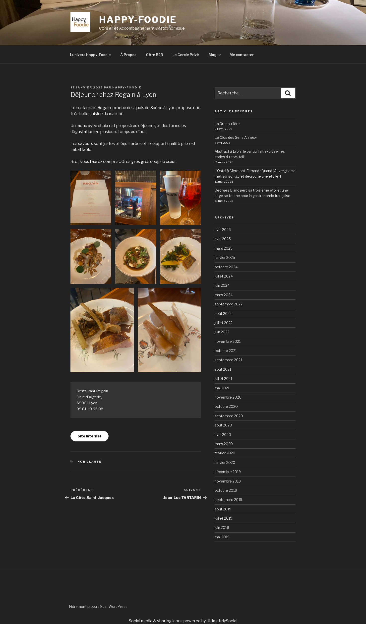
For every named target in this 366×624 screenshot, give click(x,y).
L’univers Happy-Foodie (90, 55)
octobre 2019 (226, 490)
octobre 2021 (226, 350)
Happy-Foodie (126, 87)
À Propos (128, 55)
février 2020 (225, 453)
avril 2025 (223, 239)
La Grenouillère (227, 124)
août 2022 (223, 313)
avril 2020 (223, 434)
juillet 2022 (224, 323)
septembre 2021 (228, 360)
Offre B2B (154, 55)
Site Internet (89, 436)
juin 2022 (222, 332)
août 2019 (223, 509)
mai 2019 (222, 537)
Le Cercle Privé (186, 55)
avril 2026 (223, 229)
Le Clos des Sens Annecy (236, 137)
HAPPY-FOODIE (138, 19)
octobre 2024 (226, 267)
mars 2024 (224, 295)
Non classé (89, 461)
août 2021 (223, 369)
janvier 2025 (225, 257)
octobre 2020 (226, 406)
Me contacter (242, 55)
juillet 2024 (224, 276)
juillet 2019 (223, 518)
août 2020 (223, 425)
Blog (212, 55)
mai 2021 (222, 388)
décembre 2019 (228, 472)
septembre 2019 (228, 499)
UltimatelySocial (221, 621)
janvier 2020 (225, 462)
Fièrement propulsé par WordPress (98, 606)
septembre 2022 (229, 304)
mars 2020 (224, 444)
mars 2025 (224, 248)
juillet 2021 (223, 378)
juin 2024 (222, 285)
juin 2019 (222, 527)
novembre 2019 (228, 481)
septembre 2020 (229, 416)
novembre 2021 (228, 341)
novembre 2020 (228, 397)
